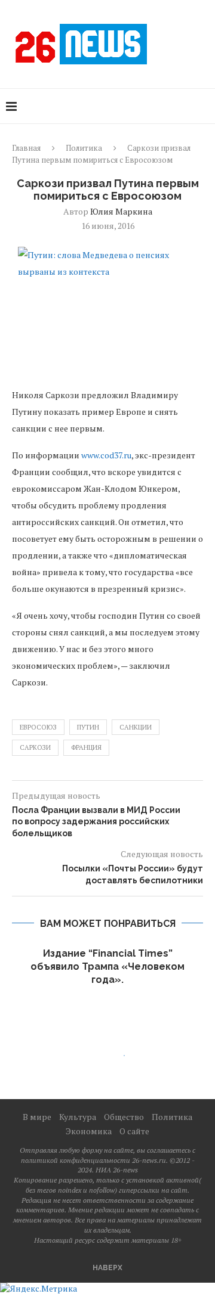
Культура (77, 1116)
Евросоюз (38, 727)
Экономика (89, 1131)
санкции (135, 727)
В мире (37, 1116)
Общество (124, 1116)
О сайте (134, 1131)
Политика (84, 147)
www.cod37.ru (106, 455)
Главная (26, 147)
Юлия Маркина (121, 211)
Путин (88, 727)
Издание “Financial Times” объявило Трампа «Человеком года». (107, 967)
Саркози (35, 747)
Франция (86, 747)
